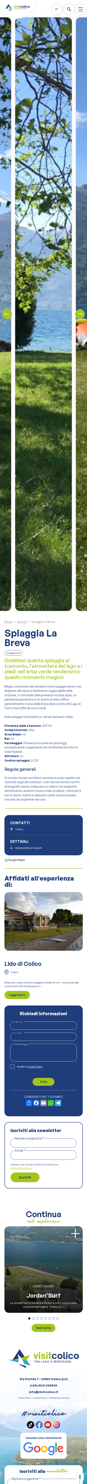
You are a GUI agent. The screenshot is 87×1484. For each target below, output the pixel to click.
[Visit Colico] (17, 7)
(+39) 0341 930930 (43, 1385)
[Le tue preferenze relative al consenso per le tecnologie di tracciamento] (80, 1477)
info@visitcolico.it (43, 1392)
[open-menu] (80, 9)
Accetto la (29, 1066)
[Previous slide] (7, 314)
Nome (19, 1021)
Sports (22, 621)
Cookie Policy (40, 1397)
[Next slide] (80, 314)
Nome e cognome (29, 1138)
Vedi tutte (43, 1328)
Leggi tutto (17, 995)
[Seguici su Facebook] (39, 1424)
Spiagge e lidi (13, 652)
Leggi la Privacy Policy (21, 1168)
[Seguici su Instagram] (56, 1424)
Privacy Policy (35, 1066)
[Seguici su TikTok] (30, 1424)
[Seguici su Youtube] (48, 1424)
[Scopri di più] (75, 1233)
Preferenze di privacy (59, 1397)
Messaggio (22, 1044)
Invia (43, 1081)
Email (19, 1032)
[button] (57, 9)
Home (8, 621)
